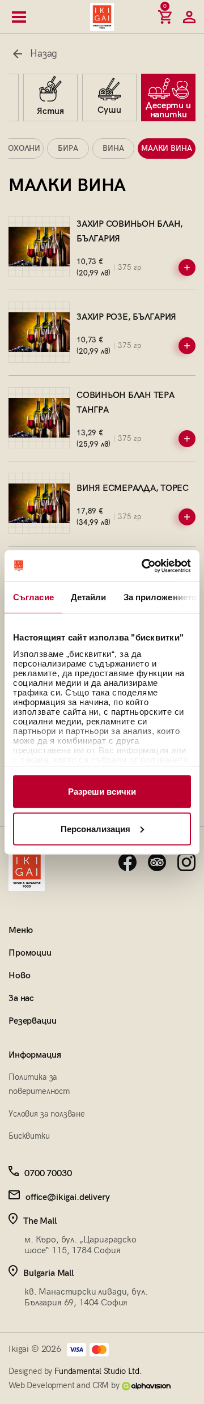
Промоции (30, 953)
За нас (21, 998)
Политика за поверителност (39, 1084)
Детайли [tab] (89, 597)
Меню (20, 930)
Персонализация (95, 828)
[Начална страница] (102, 17)
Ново (19, 975)
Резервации (32, 1021)
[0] (165, 17)
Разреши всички (102, 791)
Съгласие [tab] (33, 597)
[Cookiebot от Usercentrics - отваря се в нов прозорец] (144, 565)
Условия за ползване (46, 1114)
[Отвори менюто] (18, 17)
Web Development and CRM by (65, 1385)
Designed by (75, 1371)
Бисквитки (29, 1136)
